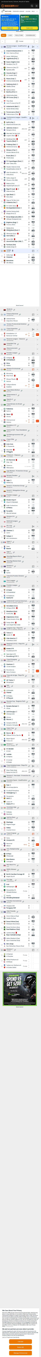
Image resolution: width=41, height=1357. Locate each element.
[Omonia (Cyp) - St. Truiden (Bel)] (19, 74)
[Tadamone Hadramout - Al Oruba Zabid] (19, 966)
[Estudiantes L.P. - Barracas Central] (19, 334)
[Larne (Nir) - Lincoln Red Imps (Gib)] (19, 240)
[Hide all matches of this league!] (37, 47)
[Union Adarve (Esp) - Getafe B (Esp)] (19, 917)
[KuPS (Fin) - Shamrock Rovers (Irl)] (19, 123)
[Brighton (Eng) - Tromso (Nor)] (19, 223)
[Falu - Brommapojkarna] (19, 786)
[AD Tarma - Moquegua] (19, 681)
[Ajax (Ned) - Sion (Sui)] (19, 195)
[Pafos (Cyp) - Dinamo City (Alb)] (19, 179)
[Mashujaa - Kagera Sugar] (19, 823)
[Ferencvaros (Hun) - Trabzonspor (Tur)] (19, 113)
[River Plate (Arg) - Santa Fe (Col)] (19, 771)
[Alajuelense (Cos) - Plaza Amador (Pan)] (19, 618)
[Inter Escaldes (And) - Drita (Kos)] (19, 173)
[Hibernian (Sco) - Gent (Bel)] (19, 234)
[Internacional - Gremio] (19, 421)
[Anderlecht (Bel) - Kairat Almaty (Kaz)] (19, 107)
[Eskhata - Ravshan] (19, 813)
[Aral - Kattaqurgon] (19, 885)
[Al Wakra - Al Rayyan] (19, 697)
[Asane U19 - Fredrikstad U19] (19, 649)
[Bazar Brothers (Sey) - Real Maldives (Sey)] (19, 928)
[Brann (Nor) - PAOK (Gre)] (19, 156)
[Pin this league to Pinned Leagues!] (14, 310)
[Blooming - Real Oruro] (19, 374)
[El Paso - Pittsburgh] (19, 855)
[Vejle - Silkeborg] (19, 481)
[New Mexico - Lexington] (19, 860)
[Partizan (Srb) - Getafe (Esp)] (19, 245)
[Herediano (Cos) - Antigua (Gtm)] (19, 607)
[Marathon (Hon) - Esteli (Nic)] (19, 612)
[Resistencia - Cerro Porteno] (19, 671)
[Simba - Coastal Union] (19, 829)
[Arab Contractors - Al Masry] (19, 506)
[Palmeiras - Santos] (19, 410)
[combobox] (20, 41)
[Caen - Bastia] (19, 547)
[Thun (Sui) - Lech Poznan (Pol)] (19, 102)
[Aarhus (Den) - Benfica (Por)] (19, 91)
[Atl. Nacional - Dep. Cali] (19, 461)
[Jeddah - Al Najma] (19, 755)
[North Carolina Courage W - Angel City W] (19, 875)
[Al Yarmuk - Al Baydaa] (19, 955)
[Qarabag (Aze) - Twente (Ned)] (19, 140)
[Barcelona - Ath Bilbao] (19, 261)
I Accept (20, 1341)
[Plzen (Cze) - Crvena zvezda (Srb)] (19, 79)
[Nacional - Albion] (19, 844)
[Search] (32, 6)
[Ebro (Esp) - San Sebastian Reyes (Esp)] (19, 945)
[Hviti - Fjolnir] (19, 571)
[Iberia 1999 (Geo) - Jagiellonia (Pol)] (19, 57)
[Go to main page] (11, 6)
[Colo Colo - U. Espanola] (19, 445)
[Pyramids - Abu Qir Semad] (19, 512)
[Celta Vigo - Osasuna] (19, 256)
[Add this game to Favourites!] (2, 52)
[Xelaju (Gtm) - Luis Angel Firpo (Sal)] (19, 623)
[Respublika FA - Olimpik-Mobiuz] (19, 891)
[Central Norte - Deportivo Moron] (19, 319)
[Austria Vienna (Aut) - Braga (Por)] (19, 212)
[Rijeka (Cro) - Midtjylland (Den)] (19, 229)
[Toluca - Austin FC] (19, 634)
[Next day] (36, 41)
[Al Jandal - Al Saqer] (19, 761)
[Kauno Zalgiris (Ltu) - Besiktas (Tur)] (19, 63)
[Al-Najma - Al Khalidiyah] (19, 358)
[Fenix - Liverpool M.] (19, 839)
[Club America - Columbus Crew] (19, 639)
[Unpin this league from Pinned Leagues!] (28, 47)
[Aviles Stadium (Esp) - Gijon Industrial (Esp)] (19, 939)
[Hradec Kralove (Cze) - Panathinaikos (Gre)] (19, 168)
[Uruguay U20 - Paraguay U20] (19, 907)
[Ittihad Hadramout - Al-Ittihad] (19, 960)
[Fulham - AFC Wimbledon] (19, 537)
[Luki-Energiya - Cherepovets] (19, 712)
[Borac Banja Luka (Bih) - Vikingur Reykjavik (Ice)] (19, 218)
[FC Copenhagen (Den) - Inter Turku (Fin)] (19, 162)
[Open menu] (36, 6)
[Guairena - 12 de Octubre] (19, 665)
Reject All (20, 1347)
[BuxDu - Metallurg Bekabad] (19, 896)
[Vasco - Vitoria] (19, 415)
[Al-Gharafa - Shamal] (19, 691)
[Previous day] (2, 41)
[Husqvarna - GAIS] (19, 797)
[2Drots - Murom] (19, 718)
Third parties (9, 1326)
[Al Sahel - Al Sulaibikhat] (19, 591)
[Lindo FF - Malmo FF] (19, 803)
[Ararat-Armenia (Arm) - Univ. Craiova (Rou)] (19, 52)
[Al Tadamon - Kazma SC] (19, 596)
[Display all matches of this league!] (37, 310)
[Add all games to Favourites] (2, 47)
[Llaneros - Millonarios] (19, 466)
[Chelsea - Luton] (19, 531)
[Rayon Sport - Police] (19, 739)
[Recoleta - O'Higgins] (19, 450)
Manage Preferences (20, 1353)
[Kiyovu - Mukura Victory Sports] (19, 734)
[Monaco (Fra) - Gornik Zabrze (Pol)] (19, 151)
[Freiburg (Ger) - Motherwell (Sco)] (19, 145)
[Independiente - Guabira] (19, 385)
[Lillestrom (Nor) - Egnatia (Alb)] (19, 68)
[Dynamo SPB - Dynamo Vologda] (19, 724)
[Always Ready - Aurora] (19, 380)
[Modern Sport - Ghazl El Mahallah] (19, 501)
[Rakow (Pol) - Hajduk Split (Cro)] (19, 184)
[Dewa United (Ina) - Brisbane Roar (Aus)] (19, 922)
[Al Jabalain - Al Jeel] (19, 750)
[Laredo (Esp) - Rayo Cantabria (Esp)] (19, 933)
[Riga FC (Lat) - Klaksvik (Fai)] (19, 190)
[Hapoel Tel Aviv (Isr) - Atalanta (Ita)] (19, 201)
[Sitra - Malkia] (19, 364)
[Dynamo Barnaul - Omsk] (19, 707)
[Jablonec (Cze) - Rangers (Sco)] (19, 129)
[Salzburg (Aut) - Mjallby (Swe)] (19, 85)
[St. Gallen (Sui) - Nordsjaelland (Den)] (19, 207)
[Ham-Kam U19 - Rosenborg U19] (19, 655)
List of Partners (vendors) (10, 1337)
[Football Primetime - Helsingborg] (19, 791)
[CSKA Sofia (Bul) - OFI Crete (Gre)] (19, 96)
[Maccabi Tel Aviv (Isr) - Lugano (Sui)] (19, 134)
